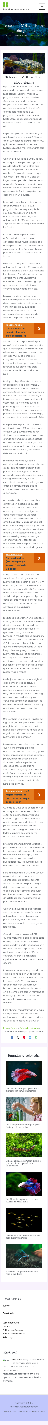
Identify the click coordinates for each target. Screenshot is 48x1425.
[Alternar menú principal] (42, 6)
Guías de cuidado (35, 35)
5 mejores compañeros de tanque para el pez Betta (22, 1272)
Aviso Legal (8, 1337)
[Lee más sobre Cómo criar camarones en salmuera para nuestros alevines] (24, 1219)
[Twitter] (18, 1037)
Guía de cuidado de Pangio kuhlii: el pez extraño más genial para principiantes (23, 1163)
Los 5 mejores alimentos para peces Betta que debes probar (23, 1125)
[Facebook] (12, 1037)
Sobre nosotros (11, 1322)
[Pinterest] (24, 1037)
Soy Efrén (17, 1359)
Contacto (8, 1326)
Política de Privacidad (14, 1333)
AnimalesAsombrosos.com (16, 9)
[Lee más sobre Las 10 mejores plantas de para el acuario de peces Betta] (24, 1183)
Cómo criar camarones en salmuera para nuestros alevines (23, 1236)
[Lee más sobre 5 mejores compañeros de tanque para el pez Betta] (24, 1255)
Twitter (7, 1305)
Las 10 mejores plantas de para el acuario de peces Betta (22, 1200)
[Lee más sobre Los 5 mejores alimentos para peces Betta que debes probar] (24, 1109)
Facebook (8, 1313)
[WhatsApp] (36, 1037)
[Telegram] (30, 1037)
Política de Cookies (13, 1330)
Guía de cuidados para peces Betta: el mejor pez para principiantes (23, 1089)
